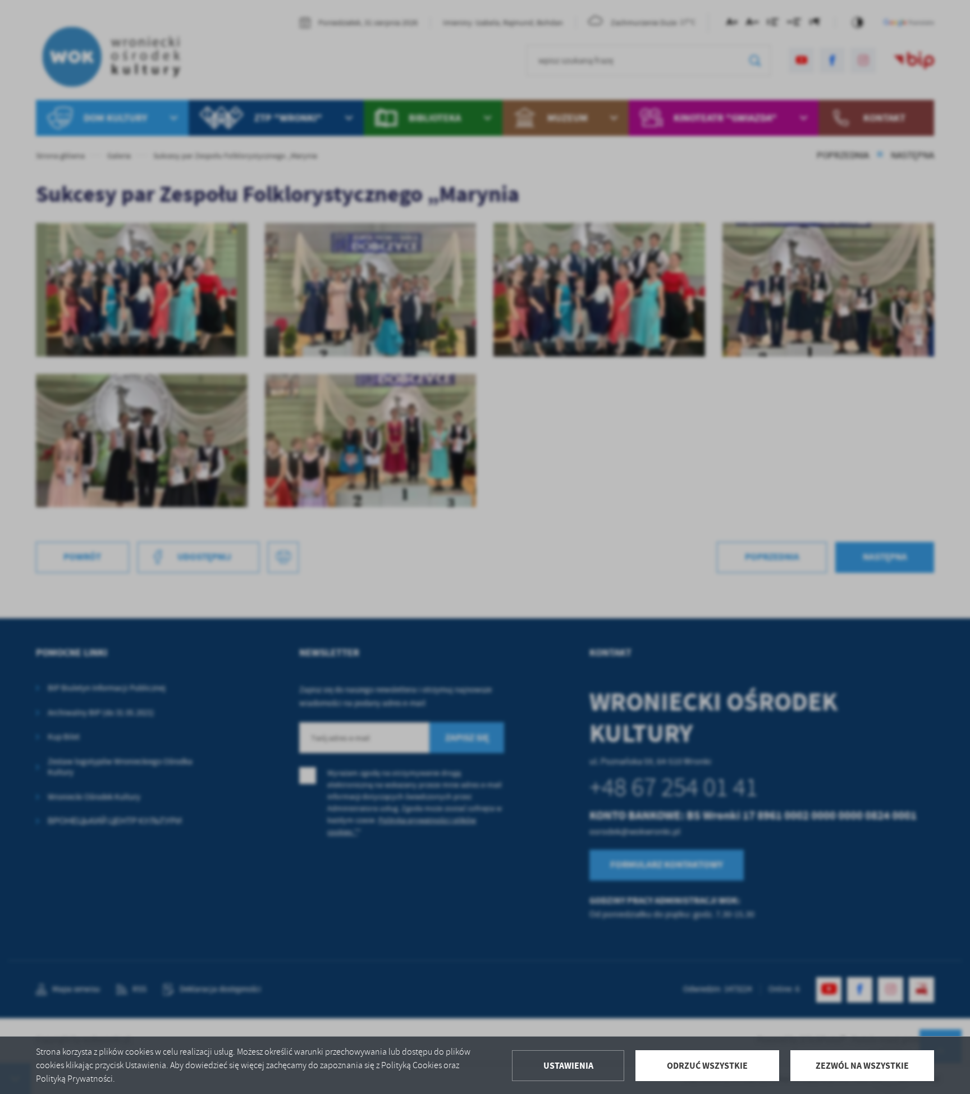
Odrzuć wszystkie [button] (707, 1066)
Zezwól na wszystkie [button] (862, 1066)
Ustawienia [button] (568, 1066)
